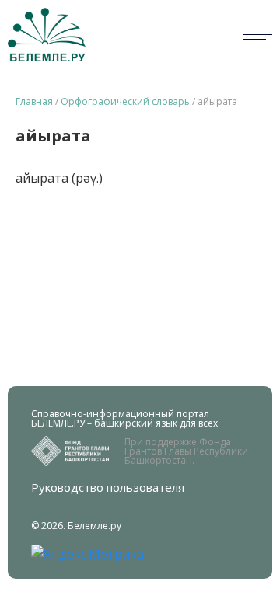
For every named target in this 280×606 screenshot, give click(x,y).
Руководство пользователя (107, 487)
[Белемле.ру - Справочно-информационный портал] (47, 34)
